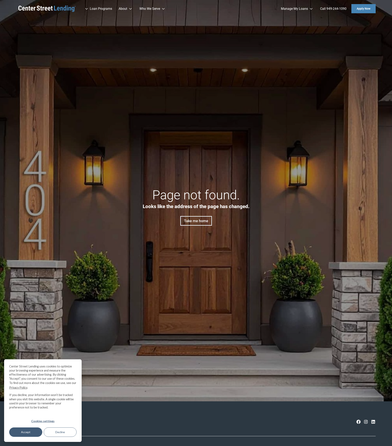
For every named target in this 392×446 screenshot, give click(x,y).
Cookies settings (43, 421)
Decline (60, 432)
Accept (25, 432)
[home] (47, 8)
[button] (98, 8)
